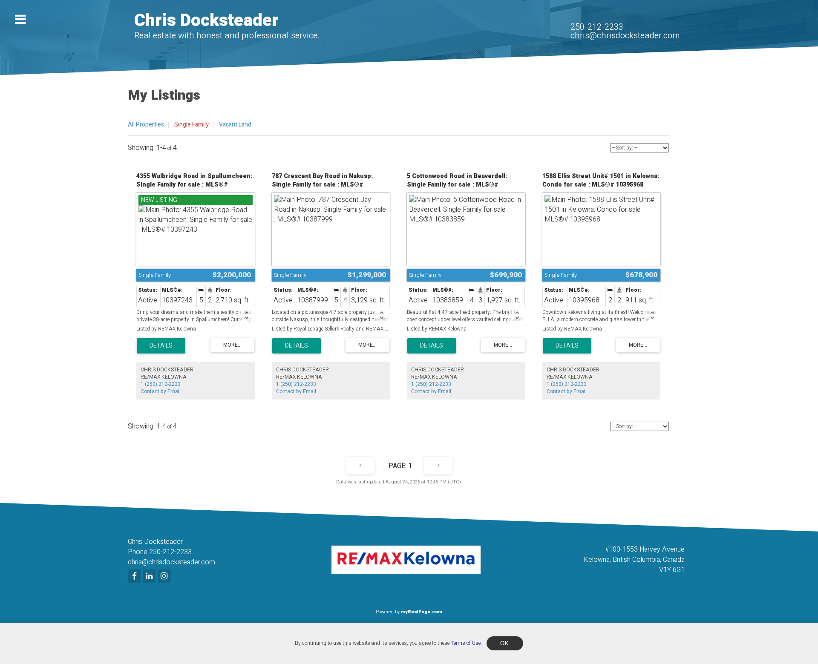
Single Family (191, 124)
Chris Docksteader (206, 20)
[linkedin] (150, 577)
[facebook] (135, 577)
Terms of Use (466, 643)
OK (505, 643)
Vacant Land (235, 124)
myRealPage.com (421, 611)
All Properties (146, 124)
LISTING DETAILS (161, 346)
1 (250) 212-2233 (161, 384)
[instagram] (165, 577)
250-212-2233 (596, 27)
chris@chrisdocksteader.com (625, 35)
